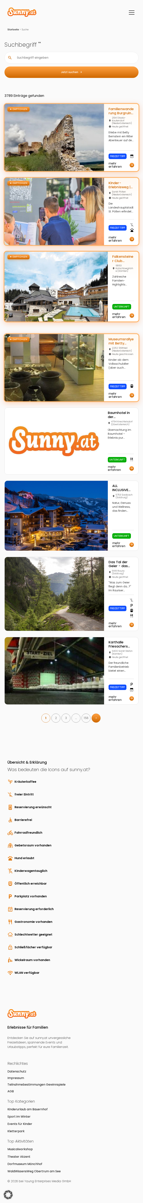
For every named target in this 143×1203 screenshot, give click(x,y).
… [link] (76, 718)
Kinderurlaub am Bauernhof (27, 1109)
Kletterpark (16, 1131)
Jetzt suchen (71, 72)
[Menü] (132, 12)
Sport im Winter (19, 1116)
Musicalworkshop (20, 1149)
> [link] (96, 718)
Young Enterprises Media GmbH (47, 1181)
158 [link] (86, 718)
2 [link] (56, 718)
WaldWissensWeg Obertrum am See (34, 1171)
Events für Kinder (19, 1124)
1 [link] (45, 718)
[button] (8, 1195)
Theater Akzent (18, 1156)
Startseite (13, 29)
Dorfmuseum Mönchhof (24, 1164)
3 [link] (66, 718)
